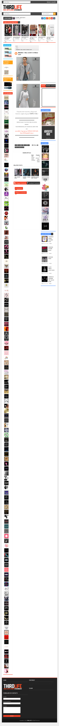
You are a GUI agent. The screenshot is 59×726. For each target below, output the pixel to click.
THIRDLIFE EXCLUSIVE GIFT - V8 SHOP (25, 38)
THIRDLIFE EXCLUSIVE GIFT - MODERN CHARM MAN (8, 38)
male (28, 145)
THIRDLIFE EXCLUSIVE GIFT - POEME (41, 38)
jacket (25, 145)
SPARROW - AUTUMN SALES (50, 249)
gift (22, 145)
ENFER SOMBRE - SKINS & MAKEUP (22, 17)
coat (16, 145)
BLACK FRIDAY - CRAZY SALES (51, 269)
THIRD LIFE (29, 720)
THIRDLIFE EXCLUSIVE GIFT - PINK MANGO (16, 38)
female (19, 145)
